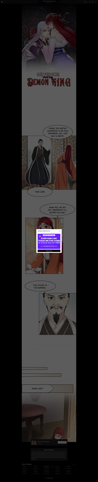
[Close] (59, 231)
